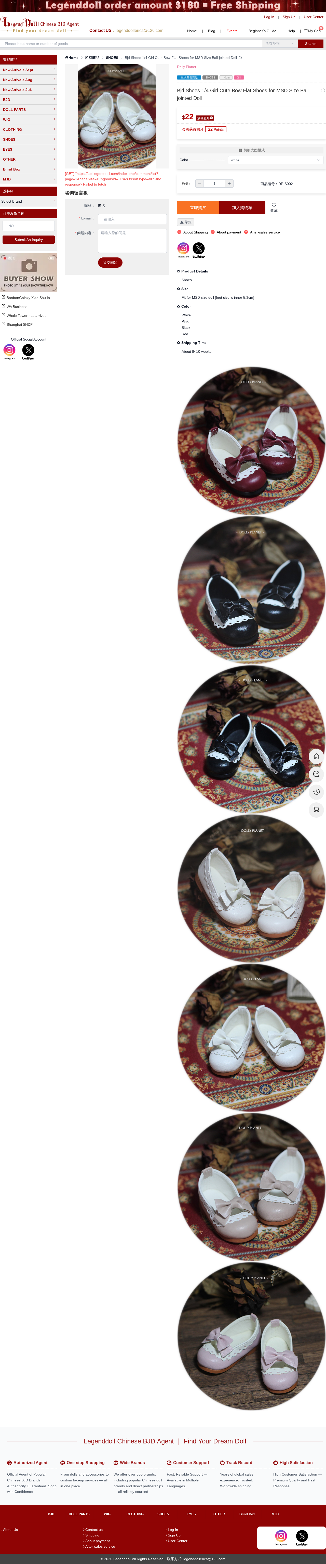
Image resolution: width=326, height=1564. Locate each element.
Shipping (92, 1535)
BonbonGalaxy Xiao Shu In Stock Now (37, 298)
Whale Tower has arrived (27, 316)
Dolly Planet (186, 67)
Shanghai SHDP (20, 324)
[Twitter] (28, 352)
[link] (71, 57)
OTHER (9, 159)
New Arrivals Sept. (18, 70)
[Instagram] (9, 352)
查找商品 (10, 60)
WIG (6, 120)
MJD (7, 179)
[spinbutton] (214, 183)
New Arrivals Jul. (17, 90)
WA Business (17, 307)
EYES (7, 149)
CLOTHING (12, 129)
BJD (6, 100)
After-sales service (100, 1546)
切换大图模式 (254, 150)
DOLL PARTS (14, 110)
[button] (200, 183)
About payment (97, 1541)
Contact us (94, 1530)
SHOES (9, 139)
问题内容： (86, 233)
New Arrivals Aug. (18, 80)
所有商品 (92, 58)
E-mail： (88, 218)
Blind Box (11, 169)
